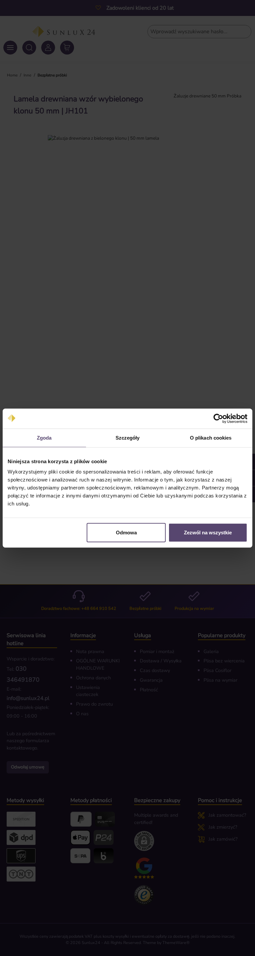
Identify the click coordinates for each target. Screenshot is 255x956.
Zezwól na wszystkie (208, 532)
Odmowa (126, 532)
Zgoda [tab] (44, 437)
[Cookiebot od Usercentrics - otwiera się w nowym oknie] (218, 418)
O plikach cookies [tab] (211, 437)
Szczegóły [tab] (128, 437)
